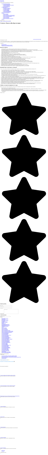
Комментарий (2, 313)
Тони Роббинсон (4, 351)
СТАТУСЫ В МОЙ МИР (6, 6)
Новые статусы (2, 1)
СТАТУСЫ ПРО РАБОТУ (5, 348)
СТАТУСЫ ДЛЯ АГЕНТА (5, 335)
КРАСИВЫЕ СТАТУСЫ (5, 320)
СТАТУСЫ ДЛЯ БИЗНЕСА (6, 11)
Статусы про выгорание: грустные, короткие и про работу (9, 356)
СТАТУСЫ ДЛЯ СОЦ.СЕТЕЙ (37, 39)
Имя (1, 305)
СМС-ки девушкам (5, 14)
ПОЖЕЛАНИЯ (4, 323)
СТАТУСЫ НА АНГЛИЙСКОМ (6, 342)
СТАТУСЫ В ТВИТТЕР (5, 334)
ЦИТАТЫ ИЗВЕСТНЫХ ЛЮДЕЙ (6, 352)
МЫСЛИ (3, 19)
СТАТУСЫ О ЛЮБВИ (6, 10)
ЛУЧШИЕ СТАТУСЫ (4, 321)
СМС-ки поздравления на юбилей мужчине (9, 15)
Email (1, 306)
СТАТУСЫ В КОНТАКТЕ (6, 4)
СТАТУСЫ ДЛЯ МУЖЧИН (5, 338)
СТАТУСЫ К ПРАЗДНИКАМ (6, 12)
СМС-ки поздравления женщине (7, 16)
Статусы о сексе (4, 358)
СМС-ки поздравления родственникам (8, 18)
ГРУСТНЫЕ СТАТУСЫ (6, 9)
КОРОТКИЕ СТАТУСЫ (5, 319)
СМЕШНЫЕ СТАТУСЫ (5, 326)
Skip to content (2, 0)
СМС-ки (3, 13)
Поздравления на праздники (5, 324)
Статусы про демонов (3, 437)
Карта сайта (3, 450)
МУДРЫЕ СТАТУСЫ (4, 322)
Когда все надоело (4, 44)
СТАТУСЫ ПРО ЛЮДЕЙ (5, 346)
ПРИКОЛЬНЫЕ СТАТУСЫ (5, 325)
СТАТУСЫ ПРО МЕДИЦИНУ (6, 347)
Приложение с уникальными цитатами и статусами (7, 361)
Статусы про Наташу (4, 357)
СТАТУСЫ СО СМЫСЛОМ (7, 8)
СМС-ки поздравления (6, 17)
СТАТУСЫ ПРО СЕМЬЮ (5, 349)
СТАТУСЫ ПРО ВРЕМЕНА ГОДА (6, 345)
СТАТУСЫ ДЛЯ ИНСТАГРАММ (6, 337)
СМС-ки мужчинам (4, 328)
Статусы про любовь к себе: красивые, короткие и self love (9, 355)
